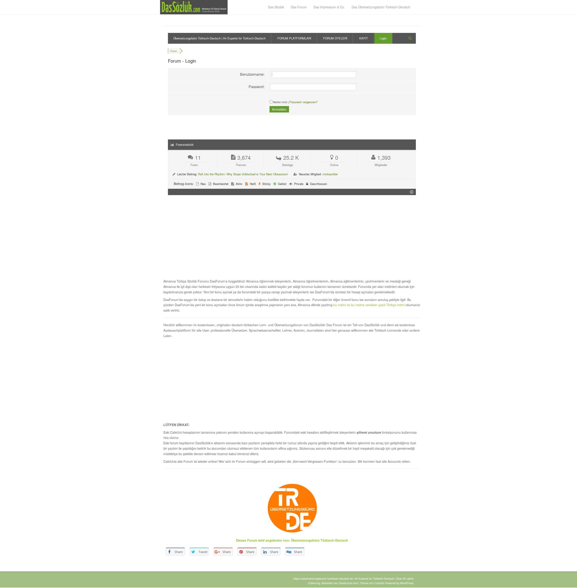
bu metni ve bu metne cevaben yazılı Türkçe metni (369, 305)
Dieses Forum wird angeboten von (262, 540)
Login (383, 38)
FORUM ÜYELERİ (335, 38)
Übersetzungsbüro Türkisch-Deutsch (319, 540)
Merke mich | (281, 102)
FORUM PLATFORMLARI (294, 38)
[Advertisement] (291, 239)
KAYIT (363, 38)
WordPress (407, 583)
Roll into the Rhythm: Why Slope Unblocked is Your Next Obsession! (243, 174)
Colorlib (379, 583)
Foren (173, 51)
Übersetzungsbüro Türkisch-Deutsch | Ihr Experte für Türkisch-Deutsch (219, 38)
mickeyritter (330, 174)
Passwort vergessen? (303, 102)
